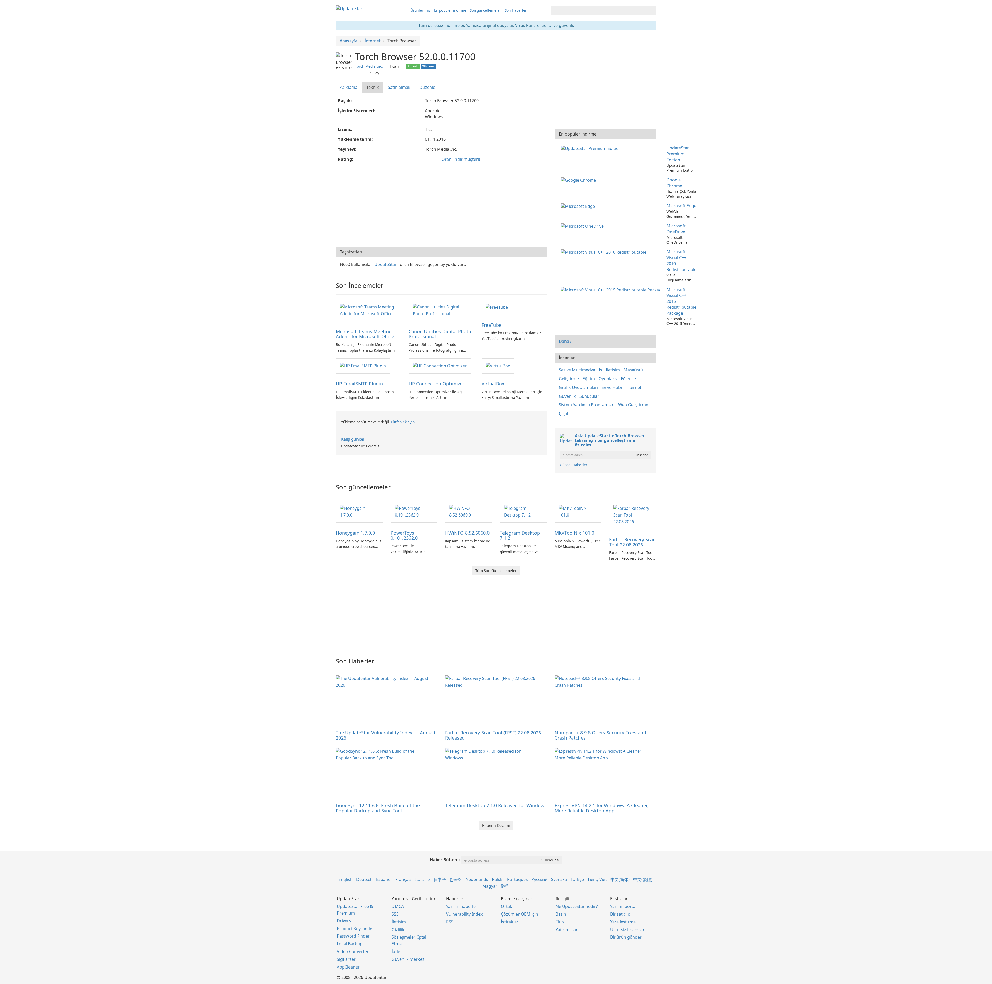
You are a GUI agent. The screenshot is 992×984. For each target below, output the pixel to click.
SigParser (346, 959)
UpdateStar (385, 264)
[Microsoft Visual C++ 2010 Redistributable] (604, 252)
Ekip (560, 922)
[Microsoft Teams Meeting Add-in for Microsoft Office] (368, 310)
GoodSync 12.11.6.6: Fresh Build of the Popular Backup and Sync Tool (378, 808)
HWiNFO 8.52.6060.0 (467, 533)
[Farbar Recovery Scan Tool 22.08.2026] (632, 515)
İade (396, 951)
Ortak (506, 906)
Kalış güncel (352, 439)
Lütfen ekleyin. (403, 421)
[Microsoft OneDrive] (583, 226)
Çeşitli (564, 413)
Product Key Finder (355, 928)
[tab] (349, 87)
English (345, 879)
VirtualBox (493, 383)
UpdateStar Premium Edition (678, 154)
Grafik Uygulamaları (578, 387)
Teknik (372, 87)
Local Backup (349, 944)
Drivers (344, 921)
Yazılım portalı (624, 906)
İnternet (633, 387)
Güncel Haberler (573, 464)
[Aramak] (651, 10)
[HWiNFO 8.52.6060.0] (468, 511)
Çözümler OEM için (519, 914)
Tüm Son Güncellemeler (496, 570)
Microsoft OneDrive (676, 229)
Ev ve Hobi (612, 387)
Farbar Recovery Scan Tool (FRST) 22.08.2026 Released (493, 735)
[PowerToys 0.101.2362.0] (414, 511)
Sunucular (589, 396)
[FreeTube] (497, 307)
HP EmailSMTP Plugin (359, 383)
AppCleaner (348, 967)
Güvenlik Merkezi (408, 959)
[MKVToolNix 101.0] (578, 511)
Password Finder (353, 936)
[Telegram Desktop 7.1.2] (523, 511)
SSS (395, 914)
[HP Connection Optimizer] (440, 365)
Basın (561, 914)
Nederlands (477, 879)
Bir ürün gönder (626, 937)
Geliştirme (569, 379)
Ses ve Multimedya (577, 370)
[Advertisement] (441, 206)
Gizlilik (398, 929)
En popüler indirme (450, 10)
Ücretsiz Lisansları (628, 929)
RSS (449, 922)
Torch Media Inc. (369, 66)
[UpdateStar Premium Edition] (592, 148)
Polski (497, 879)
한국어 (456, 879)
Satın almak (399, 87)
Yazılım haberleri (462, 906)
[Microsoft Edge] (579, 206)
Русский (539, 879)
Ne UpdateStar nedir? (577, 906)
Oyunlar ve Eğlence (617, 379)
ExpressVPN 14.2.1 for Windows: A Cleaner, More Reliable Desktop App (601, 808)
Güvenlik (567, 396)
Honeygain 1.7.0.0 (355, 533)
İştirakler (509, 922)
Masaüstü (633, 370)
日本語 (439, 879)
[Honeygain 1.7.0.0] (359, 511)
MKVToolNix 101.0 (574, 533)
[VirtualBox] (498, 365)
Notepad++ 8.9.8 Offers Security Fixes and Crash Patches (600, 735)
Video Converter (353, 951)
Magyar (489, 886)
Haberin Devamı (496, 825)
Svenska (559, 879)
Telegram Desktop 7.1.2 (520, 535)
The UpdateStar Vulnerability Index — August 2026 (386, 735)
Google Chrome (674, 183)
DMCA (398, 906)
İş (600, 370)
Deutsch (364, 879)
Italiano (422, 879)
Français (403, 879)
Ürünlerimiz (420, 10)
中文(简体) (620, 879)
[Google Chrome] (579, 180)
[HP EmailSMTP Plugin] (363, 365)
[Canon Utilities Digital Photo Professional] (441, 310)
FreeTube (491, 325)
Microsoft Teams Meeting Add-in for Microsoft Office (365, 334)
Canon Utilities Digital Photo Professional (440, 334)
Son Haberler (516, 10)
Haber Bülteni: (445, 859)
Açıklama (349, 87)
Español (384, 879)
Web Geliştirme (633, 405)
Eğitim (589, 379)
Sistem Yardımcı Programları (587, 405)
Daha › (565, 341)
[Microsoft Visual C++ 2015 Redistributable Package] (611, 289)
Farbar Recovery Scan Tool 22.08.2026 (632, 542)
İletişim (613, 370)
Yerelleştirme (623, 922)
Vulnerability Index (464, 914)
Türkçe (577, 879)
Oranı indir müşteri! (460, 159)
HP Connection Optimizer (436, 383)
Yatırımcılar (567, 929)
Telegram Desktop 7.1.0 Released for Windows (496, 805)
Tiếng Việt (597, 879)
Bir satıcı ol (620, 914)
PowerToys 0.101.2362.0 (404, 535)
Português (517, 879)
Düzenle (427, 87)
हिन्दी (504, 886)
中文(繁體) (642, 879)
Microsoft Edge (681, 206)
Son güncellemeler (485, 10)
